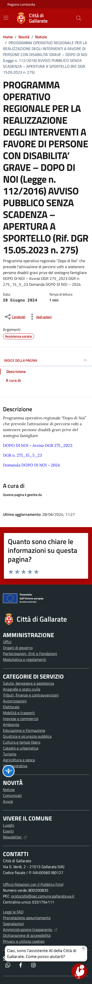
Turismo (9, 754)
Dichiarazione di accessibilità (27, 935)
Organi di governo (18, 648)
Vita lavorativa (15, 766)
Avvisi (8, 801)
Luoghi (8, 825)
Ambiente (11, 724)
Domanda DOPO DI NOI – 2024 (31, 465)
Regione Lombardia (21, 4)
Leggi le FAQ (13, 912)
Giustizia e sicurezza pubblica (27, 736)
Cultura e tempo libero (21, 742)
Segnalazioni (13, 924)
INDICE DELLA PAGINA (20, 360)
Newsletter (13, 837)
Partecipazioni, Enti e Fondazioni (30, 653)
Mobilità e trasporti (19, 713)
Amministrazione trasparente (28, 929)
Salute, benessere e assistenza (28, 683)
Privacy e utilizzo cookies (23, 941)
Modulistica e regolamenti (24, 659)
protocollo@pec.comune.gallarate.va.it (42, 896)
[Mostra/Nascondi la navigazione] (6, 18)
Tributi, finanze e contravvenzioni (31, 695)
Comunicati (12, 795)
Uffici (7, 642)
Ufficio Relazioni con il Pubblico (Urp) (33, 884)
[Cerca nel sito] (79, 18)
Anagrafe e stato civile (21, 689)
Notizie (9, 790)
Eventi (8, 831)
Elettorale (11, 707)
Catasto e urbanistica (20, 748)
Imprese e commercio (20, 719)
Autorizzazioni (15, 701)
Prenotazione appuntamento (27, 918)
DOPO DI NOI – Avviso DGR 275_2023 (37, 445)
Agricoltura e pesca (19, 760)
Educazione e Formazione (24, 730)
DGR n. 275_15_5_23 (22, 455)
